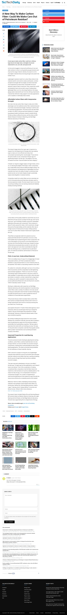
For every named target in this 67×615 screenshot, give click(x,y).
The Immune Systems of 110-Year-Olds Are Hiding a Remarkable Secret (57, 85)
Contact (41, 612)
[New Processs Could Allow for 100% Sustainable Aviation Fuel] (33, 428)
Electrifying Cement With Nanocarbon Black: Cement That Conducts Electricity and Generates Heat (7, 452)
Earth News (26, 591)
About (37, 612)
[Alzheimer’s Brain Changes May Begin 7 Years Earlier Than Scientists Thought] (46, 63)
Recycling (20, 411)
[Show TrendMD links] (38, 573)
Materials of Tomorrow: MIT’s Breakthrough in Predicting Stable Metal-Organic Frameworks (19, 436)
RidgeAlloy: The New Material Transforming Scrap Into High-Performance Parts (7, 435)
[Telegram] (3, 45)
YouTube (4, 591)
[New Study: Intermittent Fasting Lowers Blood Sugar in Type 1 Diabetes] (46, 56)
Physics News (27, 596)
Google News (24, 407)
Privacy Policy (55, 612)
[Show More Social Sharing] (38, 26)
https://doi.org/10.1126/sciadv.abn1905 (16, 481)
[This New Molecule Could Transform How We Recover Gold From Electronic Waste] (46, 70)
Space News (27, 600)
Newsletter (4, 596)
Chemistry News (27, 589)
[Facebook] (3, 33)
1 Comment (35, 22)
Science (47, 2)
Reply (37, 484)
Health (38, 2)
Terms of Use (62, 612)
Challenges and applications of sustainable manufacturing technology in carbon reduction (19, 567)
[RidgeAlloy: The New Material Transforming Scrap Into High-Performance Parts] (8, 428)
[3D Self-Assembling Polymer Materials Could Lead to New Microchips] (21, 460)
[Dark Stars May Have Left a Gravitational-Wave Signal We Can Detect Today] (46, 99)
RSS (3, 598)
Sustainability (26, 411)
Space (52, 2)
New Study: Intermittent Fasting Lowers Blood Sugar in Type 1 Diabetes (58, 57)
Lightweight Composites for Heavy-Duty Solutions (12, 537)
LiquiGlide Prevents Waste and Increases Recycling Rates (33, 467)
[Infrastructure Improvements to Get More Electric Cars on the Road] (21, 445)
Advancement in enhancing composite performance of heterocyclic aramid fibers (18, 529)
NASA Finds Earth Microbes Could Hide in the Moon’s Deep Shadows (57, 50)
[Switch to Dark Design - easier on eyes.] (62, 2)
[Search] (64, 2)
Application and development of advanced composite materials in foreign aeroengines (19, 546)
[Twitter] (3, 36)
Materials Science (10, 411)
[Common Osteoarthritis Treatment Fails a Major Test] (46, 92)
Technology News (28, 602)
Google (17, 407)
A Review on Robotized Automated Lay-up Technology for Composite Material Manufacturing (20, 559)
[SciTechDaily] (11, 3)
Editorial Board (48, 612)
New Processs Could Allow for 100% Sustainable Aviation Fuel (33, 434)
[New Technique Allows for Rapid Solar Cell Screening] (33, 445)
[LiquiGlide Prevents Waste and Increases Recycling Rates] (33, 460)
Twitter (3, 589)
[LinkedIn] (3, 39)
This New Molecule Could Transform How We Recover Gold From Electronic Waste (58, 71)
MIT (16, 411)
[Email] (3, 48)
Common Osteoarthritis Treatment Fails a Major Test (57, 92)
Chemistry (29, 2)
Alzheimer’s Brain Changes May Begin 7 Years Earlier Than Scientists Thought (57, 64)
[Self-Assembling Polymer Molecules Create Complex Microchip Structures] (8, 460)
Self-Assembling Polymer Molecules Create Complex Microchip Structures (7, 467)
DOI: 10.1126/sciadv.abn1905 (15, 391)
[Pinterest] (3, 42)
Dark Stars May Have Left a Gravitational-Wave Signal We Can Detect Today (57, 99)
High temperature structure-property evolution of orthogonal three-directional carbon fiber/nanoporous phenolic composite (18, 542)
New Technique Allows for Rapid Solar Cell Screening (33, 451)
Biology (24, 2)
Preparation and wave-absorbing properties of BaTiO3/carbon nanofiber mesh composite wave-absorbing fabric (20, 550)
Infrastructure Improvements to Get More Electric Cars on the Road (20, 451)
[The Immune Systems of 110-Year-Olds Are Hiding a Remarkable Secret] (46, 85)
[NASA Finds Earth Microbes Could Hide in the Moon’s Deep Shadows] (46, 49)
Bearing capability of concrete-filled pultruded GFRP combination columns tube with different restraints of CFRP (20, 564)
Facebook (4, 587)
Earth (34, 2)
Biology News (27, 587)
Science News (27, 598)
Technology (57, 2)
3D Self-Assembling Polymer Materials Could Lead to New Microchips (20, 467)
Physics (42, 2)
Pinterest (4, 593)
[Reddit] (3, 51)
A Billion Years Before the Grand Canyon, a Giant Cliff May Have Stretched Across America (58, 78)
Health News (27, 593)
